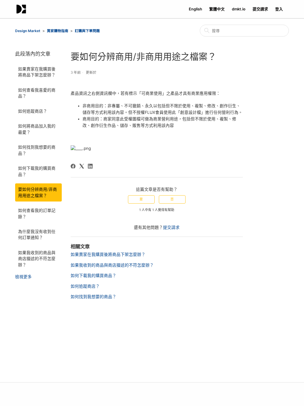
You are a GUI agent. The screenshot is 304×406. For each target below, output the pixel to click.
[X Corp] (81, 166)
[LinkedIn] (90, 166)
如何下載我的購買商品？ (37, 171)
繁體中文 (217, 9)
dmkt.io (239, 9)
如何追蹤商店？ (32, 111)
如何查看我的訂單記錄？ (37, 213)
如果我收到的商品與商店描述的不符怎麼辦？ (37, 258)
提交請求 (260, 9)
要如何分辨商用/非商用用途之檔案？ (37, 192)
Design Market (27, 31)
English (195, 9)
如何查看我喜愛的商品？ (37, 93)
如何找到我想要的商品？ (37, 150)
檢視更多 (23, 276)
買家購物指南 (57, 31)
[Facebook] (73, 166)
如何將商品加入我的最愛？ (37, 129)
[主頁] (21, 9)
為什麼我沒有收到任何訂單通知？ (37, 234)
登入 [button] (279, 9)
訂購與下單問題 (87, 31)
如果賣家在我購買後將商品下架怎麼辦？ (37, 72)
